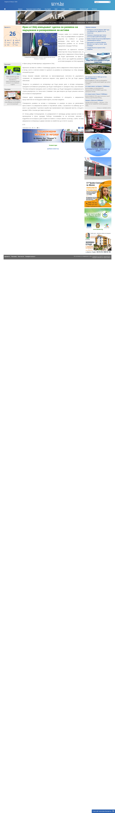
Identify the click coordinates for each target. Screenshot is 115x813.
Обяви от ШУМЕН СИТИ (104, 108)
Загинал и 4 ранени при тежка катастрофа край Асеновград (96, 35)
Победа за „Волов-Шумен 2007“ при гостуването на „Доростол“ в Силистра (98, 31)
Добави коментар (53, 149)
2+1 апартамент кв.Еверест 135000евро (97, 86)
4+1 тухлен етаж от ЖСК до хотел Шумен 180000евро (96, 77)
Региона (94, 9)
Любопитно (72, 9)
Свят (56, 9)
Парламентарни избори (33, 9)
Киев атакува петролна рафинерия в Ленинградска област (98, 39)
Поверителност (30, 256)
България (48, 9)
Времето (7, 256)
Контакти (21, 256)
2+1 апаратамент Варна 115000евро (96, 94)
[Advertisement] (12, 54)
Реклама (14, 256)
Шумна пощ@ (84, 9)
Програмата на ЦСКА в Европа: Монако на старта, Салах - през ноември (97, 44)
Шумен (20, 9)
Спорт (63, 9)
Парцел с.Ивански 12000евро (94, 100)
